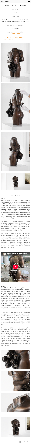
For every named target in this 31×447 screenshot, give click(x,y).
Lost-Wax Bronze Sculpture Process (15, 37)
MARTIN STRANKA (5, 2)
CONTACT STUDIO (15, 34)
